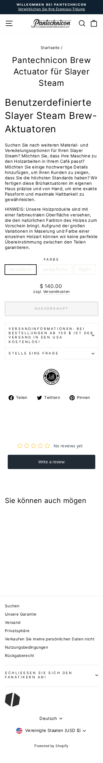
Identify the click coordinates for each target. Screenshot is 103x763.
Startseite (50, 47)
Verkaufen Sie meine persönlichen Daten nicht (49, 639)
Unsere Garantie (21, 614)
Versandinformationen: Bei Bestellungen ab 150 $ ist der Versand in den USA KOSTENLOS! (51, 335)
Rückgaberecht (19, 655)
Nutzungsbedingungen (26, 647)
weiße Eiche (55, 269)
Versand (13, 622)
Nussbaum (20, 269)
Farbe (52, 259)
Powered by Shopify (51, 746)
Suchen (12, 606)
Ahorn (85, 269)
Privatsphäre (17, 630)
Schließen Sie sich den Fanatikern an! (38, 675)
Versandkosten (56, 291)
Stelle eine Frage (34, 353)
